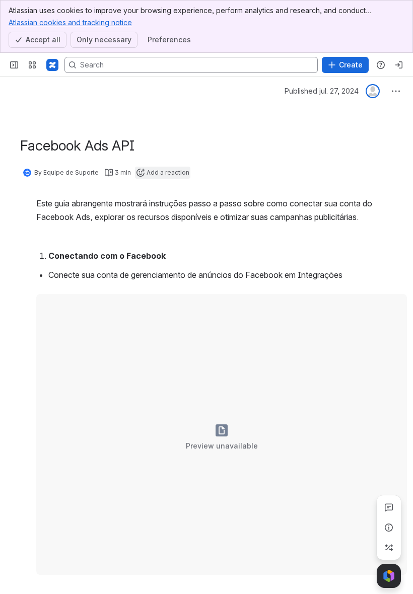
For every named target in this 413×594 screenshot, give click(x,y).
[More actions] (396, 91)
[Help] (381, 65)
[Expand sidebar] (14, 65)
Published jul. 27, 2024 (322, 91)
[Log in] (399, 65)
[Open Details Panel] (389, 527)
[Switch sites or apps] (32, 65)
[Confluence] (52, 65)
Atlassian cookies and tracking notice (70, 22)
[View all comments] (389, 507)
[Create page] (389, 548)
